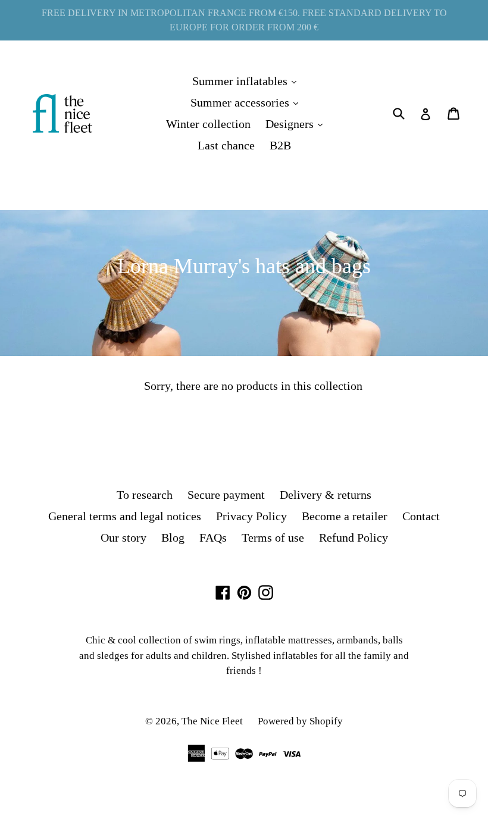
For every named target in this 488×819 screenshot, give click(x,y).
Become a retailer (344, 516)
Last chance (226, 145)
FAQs (213, 537)
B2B (280, 145)
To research (145, 494)
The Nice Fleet (212, 721)
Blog (172, 537)
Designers (297, 123)
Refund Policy (353, 537)
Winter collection (208, 123)
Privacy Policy (251, 516)
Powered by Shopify (300, 721)
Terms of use (273, 537)
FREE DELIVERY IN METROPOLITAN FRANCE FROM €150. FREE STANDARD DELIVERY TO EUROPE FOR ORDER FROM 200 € (244, 20)
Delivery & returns (325, 494)
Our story (123, 537)
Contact (421, 516)
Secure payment (226, 494)
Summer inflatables (247, 80)
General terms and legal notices (124, 516)
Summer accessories (247, 102)
